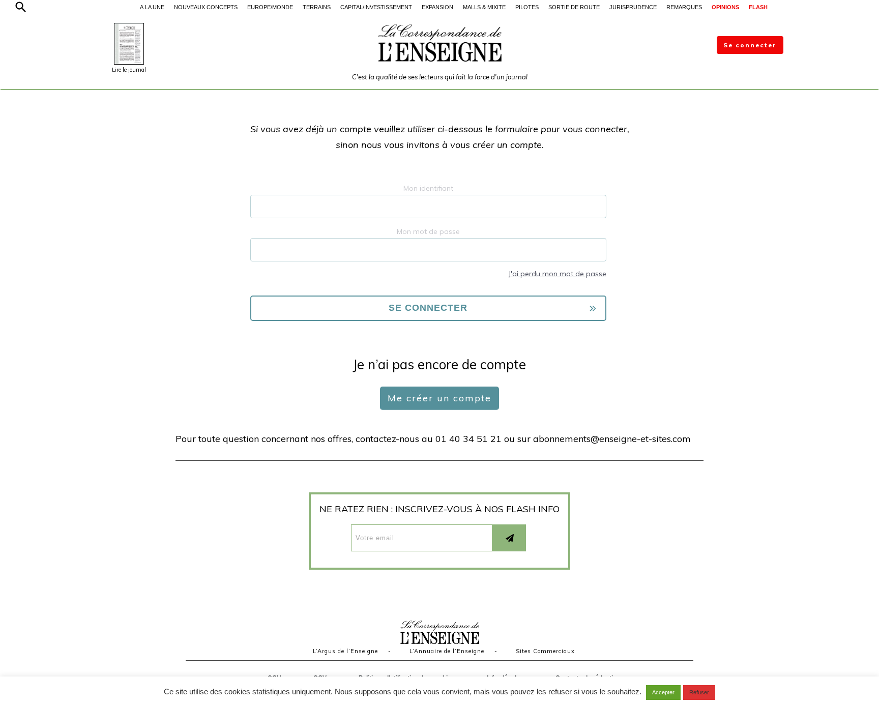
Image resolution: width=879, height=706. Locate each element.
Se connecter (750, 45)
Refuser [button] (699, 692)
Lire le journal (129, 69)
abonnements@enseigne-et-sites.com (612, 439)
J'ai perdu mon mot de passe (557, 273)
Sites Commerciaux (545, 651)
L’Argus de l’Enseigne (345, 651)
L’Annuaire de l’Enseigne (446, 651)
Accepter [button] (663, 692)
